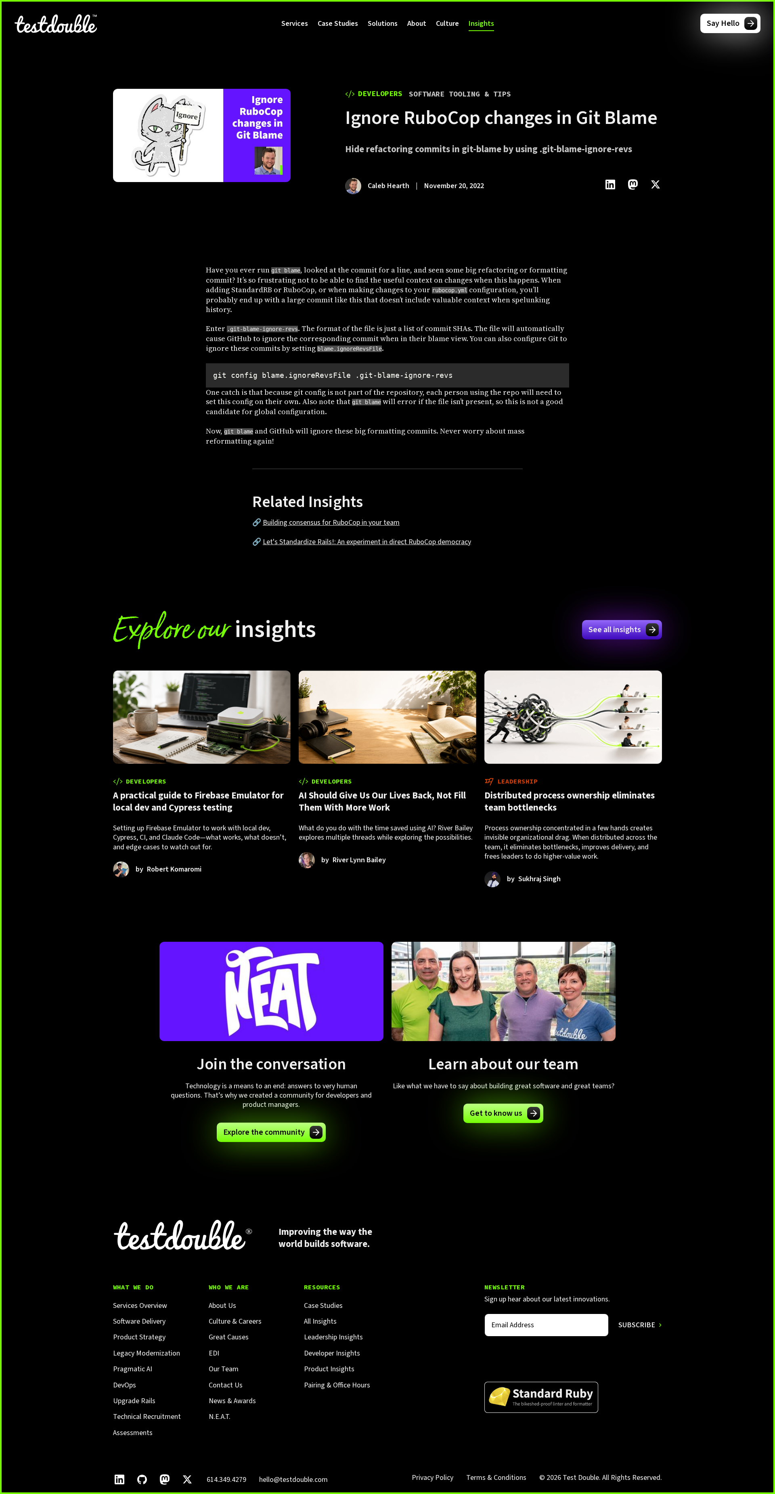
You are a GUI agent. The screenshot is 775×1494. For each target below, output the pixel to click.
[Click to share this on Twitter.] (655, 184)
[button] (294, 23)
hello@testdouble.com (293, 1479)
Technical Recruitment (147, 1416)
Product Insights (329, 1369)
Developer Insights (332, 1353)
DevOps (124, 1385)
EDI (214, 1353)
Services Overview (140, 1305)
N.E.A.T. (219, 1416)
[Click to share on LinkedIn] (610, 184)
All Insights (320, 1321)
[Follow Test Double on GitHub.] (142, 1479)
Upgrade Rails (134, 1401)
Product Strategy (139, 1337)
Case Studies (338, 24)
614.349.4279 (226, 1479)
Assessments (133, 1432)
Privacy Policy (432, 1477)
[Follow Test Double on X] (187, 1479)
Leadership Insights (333, 1337)
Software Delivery (139, 1321)
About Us (222, 1305)
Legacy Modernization (146, 1353)
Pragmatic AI (132, 1369)
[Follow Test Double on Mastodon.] (164, 1479)
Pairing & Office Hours (337, 1385)
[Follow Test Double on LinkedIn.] (119, 1479)
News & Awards (232, 1401)
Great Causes (229, 1337)
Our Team (224, 1369)
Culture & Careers (235, 1321)
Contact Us (226, 1385)
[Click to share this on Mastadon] (632, 184)
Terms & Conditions (496, 1477)
